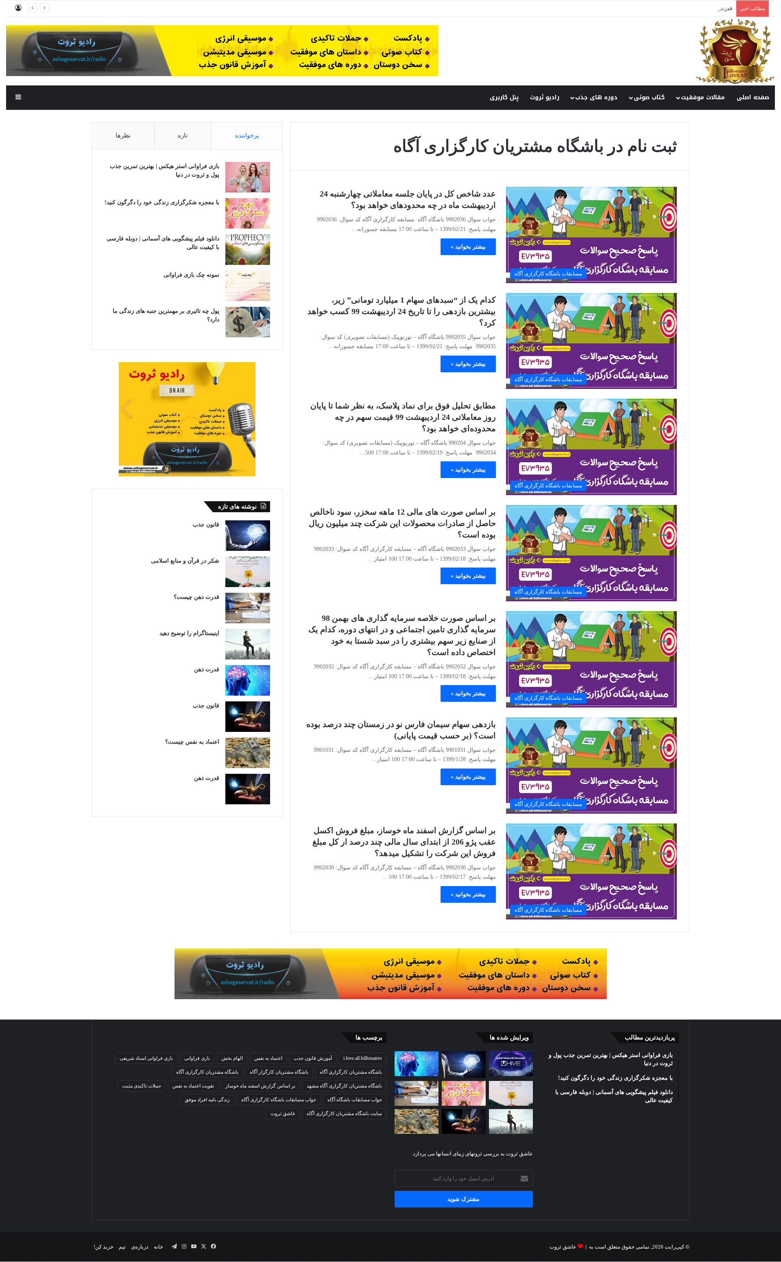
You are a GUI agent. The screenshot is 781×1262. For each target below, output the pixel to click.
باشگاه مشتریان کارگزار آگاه (279, 1072)
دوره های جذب (596, 97)
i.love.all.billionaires (362, 1058)
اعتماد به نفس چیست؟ (192, 742)
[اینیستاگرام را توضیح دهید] (247, 644)
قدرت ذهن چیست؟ (196, 597)
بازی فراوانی (197, 1058)
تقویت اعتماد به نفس (193, 1086)
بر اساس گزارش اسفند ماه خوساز (260, 1086)
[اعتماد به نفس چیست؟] (247, 753)
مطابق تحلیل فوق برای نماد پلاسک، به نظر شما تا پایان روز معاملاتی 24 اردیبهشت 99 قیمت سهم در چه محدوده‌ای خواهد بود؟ (403, 417)
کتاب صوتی (649, 97)
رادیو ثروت (544, 97)
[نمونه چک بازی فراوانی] (247, 286)
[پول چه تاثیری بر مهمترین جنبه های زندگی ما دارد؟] (247, 322)
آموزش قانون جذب (313, 1058)
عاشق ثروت (283, 1113)
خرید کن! (103, 1247)
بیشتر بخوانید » (468, 247)
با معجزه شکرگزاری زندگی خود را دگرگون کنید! (162, 202)
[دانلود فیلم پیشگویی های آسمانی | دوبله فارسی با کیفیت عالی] (247, 249)
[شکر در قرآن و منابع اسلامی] (247, 572)
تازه (183, 135)
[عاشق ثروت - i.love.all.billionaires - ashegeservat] (735, 51)
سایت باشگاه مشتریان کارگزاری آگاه (344, 1113)
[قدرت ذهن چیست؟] (247, 608)
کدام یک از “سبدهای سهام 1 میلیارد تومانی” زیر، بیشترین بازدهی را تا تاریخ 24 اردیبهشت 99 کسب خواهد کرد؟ (402, 311)
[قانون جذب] (247, 535)
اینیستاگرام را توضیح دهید (189, 633)
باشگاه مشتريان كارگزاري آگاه (351, 1072)
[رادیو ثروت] (391, 973)
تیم (122, 1247)
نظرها (123, 135)
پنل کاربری (504, 97)
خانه (158, 1247)
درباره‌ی (139, 1247)
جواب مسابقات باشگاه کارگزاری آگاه (278, 1100)
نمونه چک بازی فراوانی (191, 275)
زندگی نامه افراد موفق (207, 1100)
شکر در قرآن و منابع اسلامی (185, 561)
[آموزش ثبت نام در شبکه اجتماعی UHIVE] (511, 1063)
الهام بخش (232, 1058)
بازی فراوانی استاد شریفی (146, 1058)
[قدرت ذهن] (247, 680)
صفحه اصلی (753, 97)
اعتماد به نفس (268, 1058)
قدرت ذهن (720, 8)
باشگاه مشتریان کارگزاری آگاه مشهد (344, 1086)
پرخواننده (247, 135)
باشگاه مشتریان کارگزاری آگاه (207, 1072)
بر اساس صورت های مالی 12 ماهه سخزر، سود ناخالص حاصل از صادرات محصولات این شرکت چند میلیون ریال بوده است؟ (402, 523)
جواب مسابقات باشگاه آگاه (354, 1100)
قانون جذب (206, 525)
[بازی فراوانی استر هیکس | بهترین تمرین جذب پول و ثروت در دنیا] (247, 177)
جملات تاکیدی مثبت (141, 1086)
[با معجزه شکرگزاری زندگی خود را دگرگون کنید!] (247, 213)
